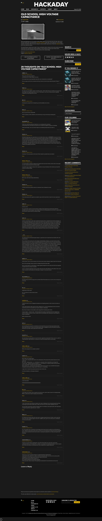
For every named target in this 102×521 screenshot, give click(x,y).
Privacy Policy (60, 513)
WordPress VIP (53, 515)
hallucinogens (25, 451)
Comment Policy (55, 491)
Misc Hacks (32, 52)
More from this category (69, 106)
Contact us (73, 57)
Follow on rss (71, 57)
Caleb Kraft (25, 19)
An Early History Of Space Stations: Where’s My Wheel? (76, 72)
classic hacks (27, 52)
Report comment (59, 83)
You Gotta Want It (75, 134)
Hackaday (51, 4)
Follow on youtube (69, 57)
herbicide (24, 300)
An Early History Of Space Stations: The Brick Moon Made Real (76, 80)
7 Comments (75, 98)
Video (32, 505)
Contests (43, 9)
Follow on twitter (67, 57)
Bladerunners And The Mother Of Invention (75, 101)
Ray (23, 389)
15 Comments (75, 75)
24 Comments (75, 89)
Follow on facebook (65, 57)
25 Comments (75, 124)
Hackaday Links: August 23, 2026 (75, 128)
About (56, 9)
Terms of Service (65, 513)
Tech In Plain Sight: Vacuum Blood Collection (75, 121)
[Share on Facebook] (21, 21)
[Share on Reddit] (26, 21)
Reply (23, 83)
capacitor (26, 53)
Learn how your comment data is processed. (45, 494)
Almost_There (25, 160)
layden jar (30, 53)
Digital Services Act (72, 513)
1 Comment (75, 130)
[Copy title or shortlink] (27, 21)
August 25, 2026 (77, 9)
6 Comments (75, 145)
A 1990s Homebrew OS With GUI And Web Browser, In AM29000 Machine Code (72, 190)
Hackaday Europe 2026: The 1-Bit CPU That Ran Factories (75, 86)
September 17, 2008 (59, 21)
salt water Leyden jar (41, 42)
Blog (27, 9)
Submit (50, 9)
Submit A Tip (34, 507)
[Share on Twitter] (23, 21)
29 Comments (60, 19)
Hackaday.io (34, 9)
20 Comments (75, 83)
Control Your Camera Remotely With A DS (54, 58)
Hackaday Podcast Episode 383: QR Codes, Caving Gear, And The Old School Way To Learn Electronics (76, 141)
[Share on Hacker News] (24, 21)
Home (22, 9)
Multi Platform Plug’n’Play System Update (31, 58)
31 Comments (75, 104)
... (22, 234)
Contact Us (34, 510)
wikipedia (58, 43)
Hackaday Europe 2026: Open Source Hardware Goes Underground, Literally (75, 94)
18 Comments (75, 157)
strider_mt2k (24, 346)
